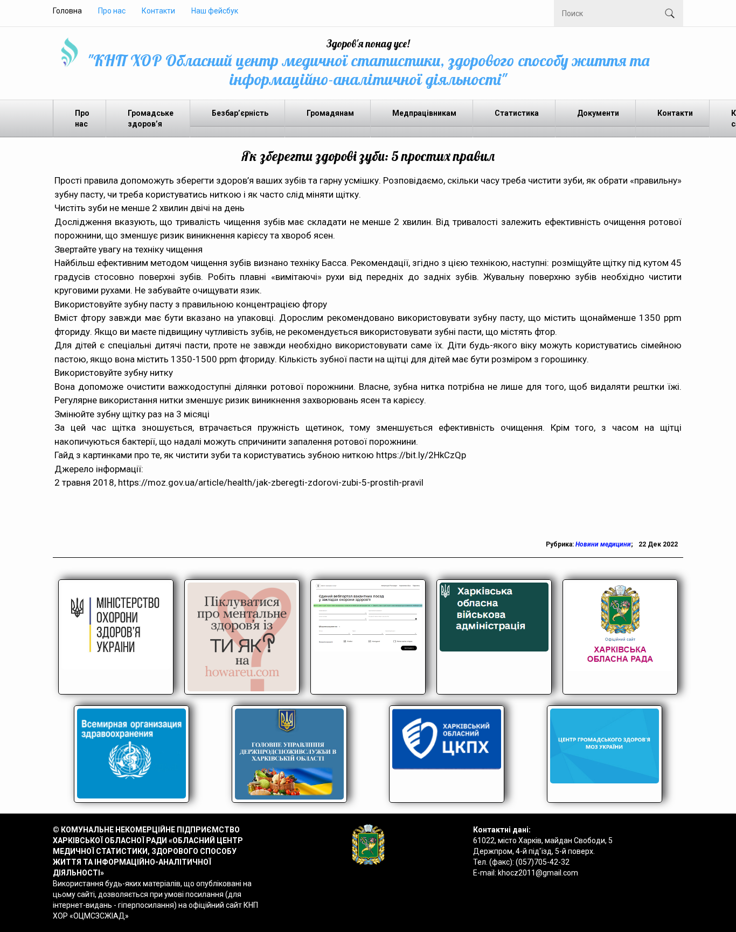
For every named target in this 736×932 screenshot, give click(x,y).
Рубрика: (560, 544)
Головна (67, 10)
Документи (598, 113)
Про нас (112, 10)
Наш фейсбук (214, 10)
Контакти (158, 10)
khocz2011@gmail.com (538, 872)
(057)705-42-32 (543, 862)
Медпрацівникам (424, 113)
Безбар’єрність (240, 113)
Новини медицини (603, 544)
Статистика (517, 113)
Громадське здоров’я (150, 118)
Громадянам (330, 113)
